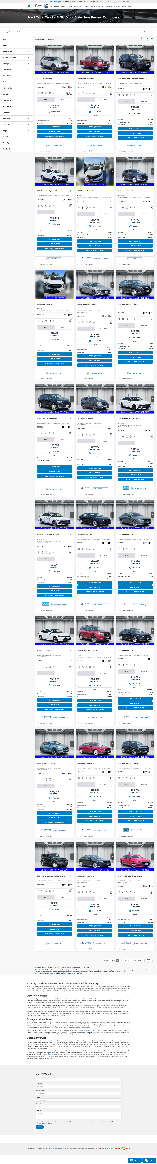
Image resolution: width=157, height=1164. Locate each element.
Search (146, 32)
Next (133, 960)
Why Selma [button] (108, 6)
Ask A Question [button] (54, 127)
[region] (54, 120)
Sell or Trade (78, 6)
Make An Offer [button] (54, 131)
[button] (72, 59)
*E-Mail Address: (40, 1090)
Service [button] (100, 6)
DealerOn (51, 1148)
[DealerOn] (31, 1148)
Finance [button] (86, 6)
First (107, 960)
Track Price (56, 112)
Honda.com (110, 1148)
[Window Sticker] (71, 93)
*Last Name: (39, 1083)
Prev (113, 960)
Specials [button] (94, 6)
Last (140, 960)
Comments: (39, 1110)
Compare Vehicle (46, 151)
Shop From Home (66, 6)
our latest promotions (48, 1054)
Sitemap (56, 1148)
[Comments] (68, 93)
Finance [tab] (63, 100)
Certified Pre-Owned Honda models (89, 1030)
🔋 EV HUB (117, 6)
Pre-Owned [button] (55, 6)
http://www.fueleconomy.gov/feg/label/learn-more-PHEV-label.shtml (58, 973)
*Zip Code (38, 1104)
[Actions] (70, 78)
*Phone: (38, 1097)
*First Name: (39, 1077)
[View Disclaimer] (53, 93)
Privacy (62, 1148)
